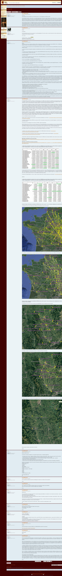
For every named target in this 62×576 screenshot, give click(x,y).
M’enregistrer (3, 8)
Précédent (8, 561)
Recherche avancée (58, 3)
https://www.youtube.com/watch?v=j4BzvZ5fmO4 (28, 528)
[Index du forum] (4, 2)
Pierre (24, 28)
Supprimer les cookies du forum (54, 569)
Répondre (8, 11)
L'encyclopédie (3, 12)
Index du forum (9, 569)
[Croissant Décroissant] (49, 561)
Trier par (42, 561)
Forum (34, 573)
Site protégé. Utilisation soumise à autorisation (38, 574)
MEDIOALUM (9, 9)
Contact (44, 573)
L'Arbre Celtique (3, 11)
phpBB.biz (40, 571)
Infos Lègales (40, 573)
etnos (8, 41)
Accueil (32, 573)
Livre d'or (37, 573)
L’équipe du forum (49, 569)
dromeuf (24, 99)
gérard (24, 14)
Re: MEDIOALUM (25, 13)
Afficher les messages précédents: (31, 561)
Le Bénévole (2, 14)
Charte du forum (3, 13)
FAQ (2, 7)
